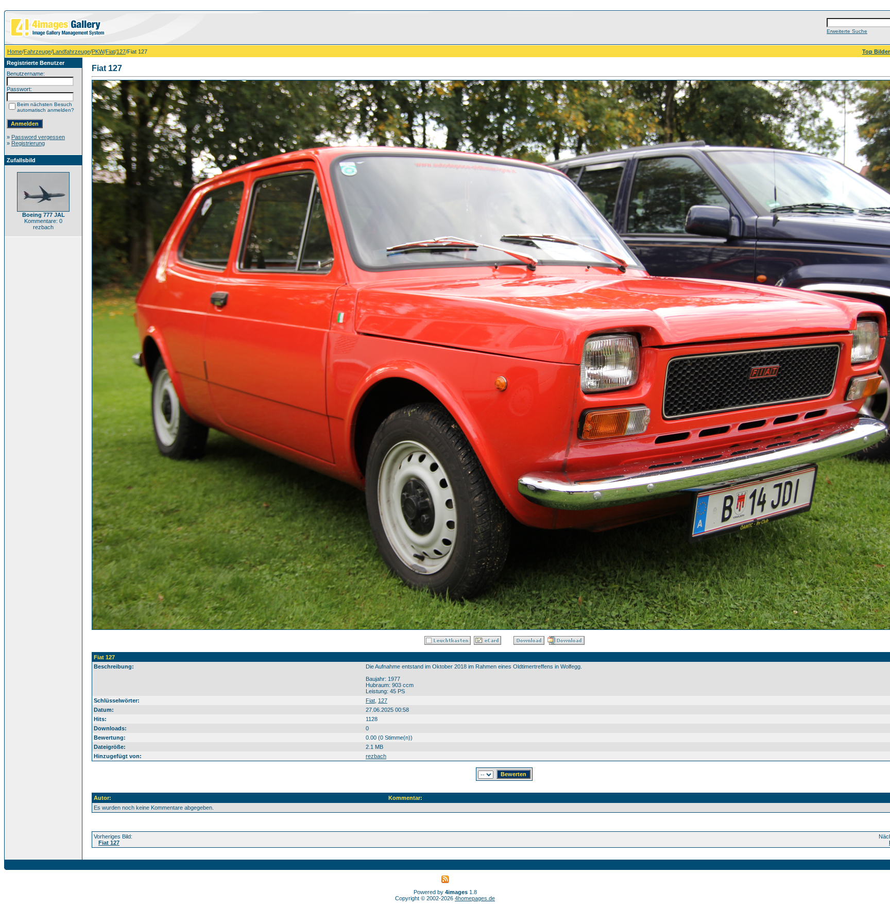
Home (14, 51)
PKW (98, 51)
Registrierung (28, 143)
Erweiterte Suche (847, 31)
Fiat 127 (108, 843)
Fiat (110, 51)
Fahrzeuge (37, 51)
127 (121, 51)
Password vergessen (38, 137)
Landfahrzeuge (71, 51)
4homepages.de (475, 898)
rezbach (376, 756)
